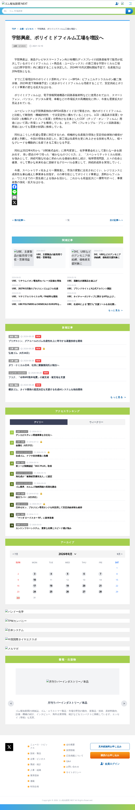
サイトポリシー (72, 772)
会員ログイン (112, 763)
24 (34, 591)
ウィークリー (96, 422)
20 (84, 585)
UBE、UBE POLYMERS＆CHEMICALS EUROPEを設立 (37, 304)
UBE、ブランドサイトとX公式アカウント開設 (89, 288)
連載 (31, 780)
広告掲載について (73, 755)
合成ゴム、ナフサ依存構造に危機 (32, 455)
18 (51, 585)
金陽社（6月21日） (25, 445)
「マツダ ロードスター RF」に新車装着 (35, 517)
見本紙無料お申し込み (110, 746)
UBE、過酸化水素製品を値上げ (82, 280)
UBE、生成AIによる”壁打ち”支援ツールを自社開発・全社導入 (92, 304)
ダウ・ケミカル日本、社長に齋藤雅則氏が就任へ (34, 365)
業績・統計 (34, 764)
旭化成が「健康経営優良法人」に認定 (34, 476)
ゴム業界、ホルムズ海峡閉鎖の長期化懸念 (37, 486)
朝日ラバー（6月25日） (27, 497)
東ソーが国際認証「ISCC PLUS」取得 (34, 466)
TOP (14, 28)
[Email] (67, 197)
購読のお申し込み (110, 755)
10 (34, 579)
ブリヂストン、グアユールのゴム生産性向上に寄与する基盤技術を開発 (45, 340)
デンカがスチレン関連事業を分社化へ (34, 435)
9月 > (119, 554)
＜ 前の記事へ (18, 220)
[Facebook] (67, 186)
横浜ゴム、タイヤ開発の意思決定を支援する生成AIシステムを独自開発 (45, 389)
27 (84, 591)
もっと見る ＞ (115, 310)
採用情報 (69, 750)
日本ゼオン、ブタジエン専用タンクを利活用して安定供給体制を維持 (49, 507)
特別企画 (33, 786)
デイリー (38, 422)
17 (34, 585)
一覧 (67, 220)
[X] (67, 202)
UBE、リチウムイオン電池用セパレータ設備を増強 (36, 280)
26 (67, 591)
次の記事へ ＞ (116, 220)
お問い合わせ (71, 766)
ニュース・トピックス (37, 746)
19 (67, 585)
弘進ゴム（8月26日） (20, 352)
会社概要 (69, 744)
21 (100, 585)
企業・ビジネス (27, 28)
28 (100, 591)
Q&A (67, 761)
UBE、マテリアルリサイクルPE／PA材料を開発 (35, 296)
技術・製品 (34, 753)
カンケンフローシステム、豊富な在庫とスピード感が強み (43, 528)
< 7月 (15, 554)
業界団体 (33, 775)
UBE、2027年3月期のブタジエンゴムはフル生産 (35, 288)
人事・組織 (34, 769)
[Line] (67, 192)
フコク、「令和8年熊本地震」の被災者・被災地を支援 (37, 377)
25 (51, 591)
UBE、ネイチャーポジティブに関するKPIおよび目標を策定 (92, 296)
